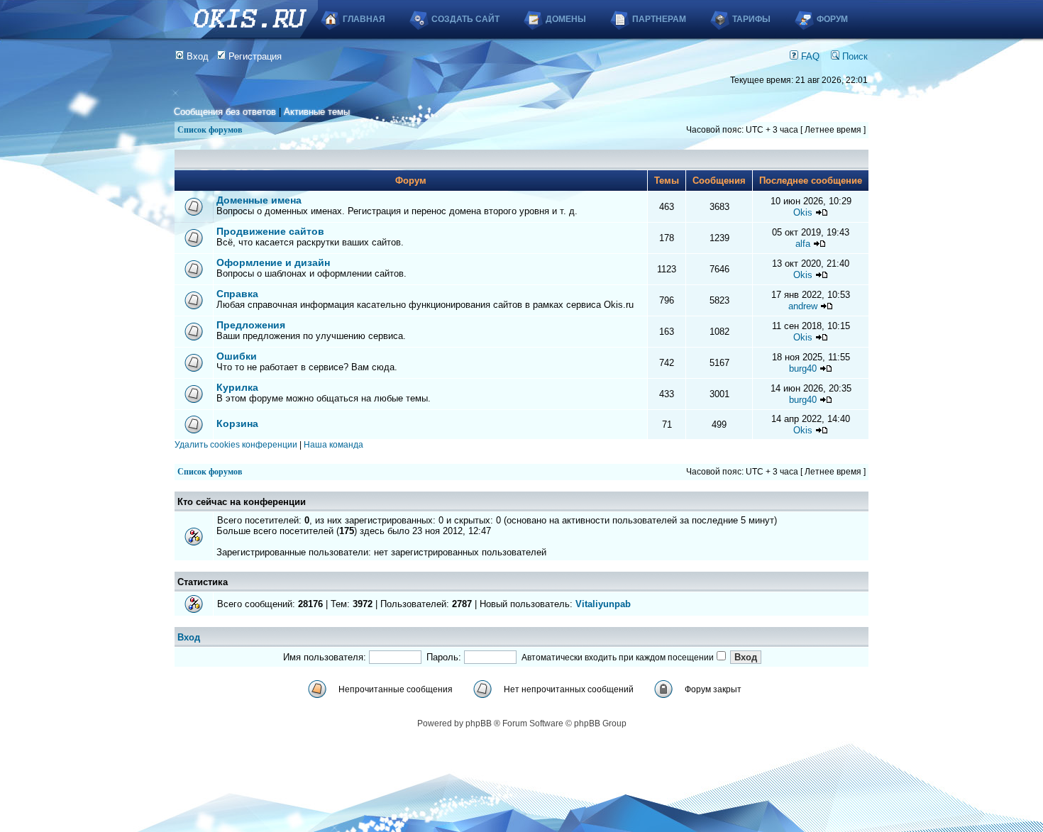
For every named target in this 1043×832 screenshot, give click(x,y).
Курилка (237, 387)
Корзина (237, 423)
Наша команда (333, 445)
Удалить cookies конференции (236, 445)
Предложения (250, 325)
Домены (566, 19)
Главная (364, 19)
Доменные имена (259, 200)
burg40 (803, 368)
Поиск (853, 56)
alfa (802, 243)
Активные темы (317, 111)
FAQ (809, 56)
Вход (196, 56)
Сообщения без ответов (225, 111)
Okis (802, 212)
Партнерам (659, 19)
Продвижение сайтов (270, 231)
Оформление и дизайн (273, 262)
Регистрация (254, 56)
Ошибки (236, 356)
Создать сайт (465, 19)
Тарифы (751, 19)
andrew (802, 306)
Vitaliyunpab (603, 604)
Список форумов (209, 130)
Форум (832, 19)
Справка (237, 293)
